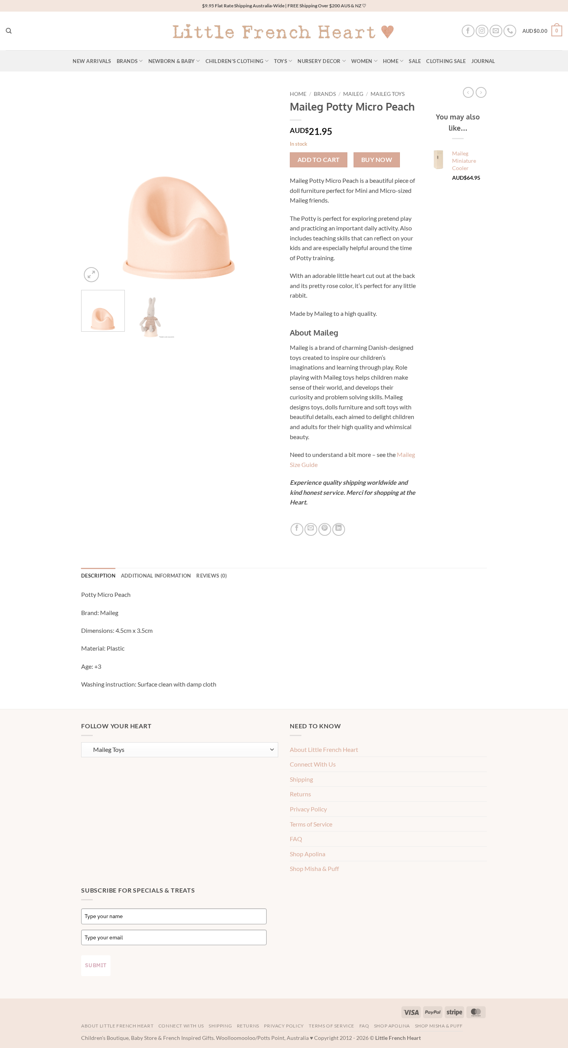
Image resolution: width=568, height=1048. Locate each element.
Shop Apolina (307, 853)
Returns (300, 794)
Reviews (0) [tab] (211, 576)
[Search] (9, 31)
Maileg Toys (388, 94)
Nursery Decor (319, 61)
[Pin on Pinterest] (324, 529)
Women (361, 61)
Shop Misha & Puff (314, 868)
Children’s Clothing (235, 61)
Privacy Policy (308, 809)
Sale (415, 61)
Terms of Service (311, 824)
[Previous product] (481, 92)
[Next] (265, 185)
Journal (483, 61)
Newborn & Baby (171, 61)
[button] (542, 31)
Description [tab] (98, 576)
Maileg (353, 94)
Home (390, 61)
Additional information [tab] (156, 576)
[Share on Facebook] (297, 529)
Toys (280, 61)
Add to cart (319, 159)
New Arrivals (92, 61)
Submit (96, 965)
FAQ (296, 838)
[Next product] (468, 92)
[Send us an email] (496, 31)
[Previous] (95, 185)
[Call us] (509, 31)
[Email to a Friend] (310, 529)
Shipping (301, 779)
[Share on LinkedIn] (338, 529)
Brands (127, 61)
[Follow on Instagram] (482, 31)
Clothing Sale (446, 61)
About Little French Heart (324, 749)
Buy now (376, 159)
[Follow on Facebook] (468, 31)
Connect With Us (313, 764)
